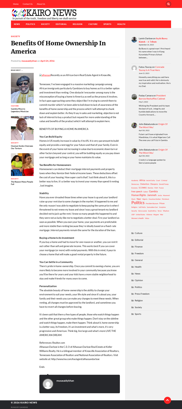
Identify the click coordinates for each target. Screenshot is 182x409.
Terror (160, 211)
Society (45, 24)
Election (150, 188)
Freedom (139, 253)
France (161, 188)
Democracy (135, 184)
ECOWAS (143, 188)
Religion (77, 24)
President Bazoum (152, 203)
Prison (162, 203)
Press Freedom (142, 293)
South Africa (152, 211)
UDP (133, 214)
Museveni (166, 195)
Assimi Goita (150, 180)
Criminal (164, 180)
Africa (142, 180)
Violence (149, 214)
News (17, 24)
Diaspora (154, 184)
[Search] (168, 4)
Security (134, 211)
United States (140, 214)
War (161, 214)
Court (158, 180)
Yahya (147, 218)
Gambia (153, 191)
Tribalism (166, 211)
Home (15, 4)
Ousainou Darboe (155, 199)
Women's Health (137, 218)
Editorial (61, 24)
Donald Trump (163, 184)
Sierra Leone (142, 211)
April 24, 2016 (47, 60)
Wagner (156, 214)
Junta (160, 195)
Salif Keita (142, 207)
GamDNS (23, 407)
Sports (107, 24)
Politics (30, 24)
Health (121, 24)
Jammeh (152, 195)
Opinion (139, 280)
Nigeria (144, 199)
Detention (144, 184)
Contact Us (28, 4)
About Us (41, 4)
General (139, 260)
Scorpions (162, 207)
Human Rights (138, 195)
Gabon (145, 192)
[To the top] (167, 400)
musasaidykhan (29, 60)
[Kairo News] (91, 14)
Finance (138, 246)
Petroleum (165, 199)
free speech (136, 191)
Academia (134, 180)
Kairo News (28, 402)
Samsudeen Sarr (152, 207)
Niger (139, 199)
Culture (93, 24)
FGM (156, 188)
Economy (134, 188)
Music (133, 199)
